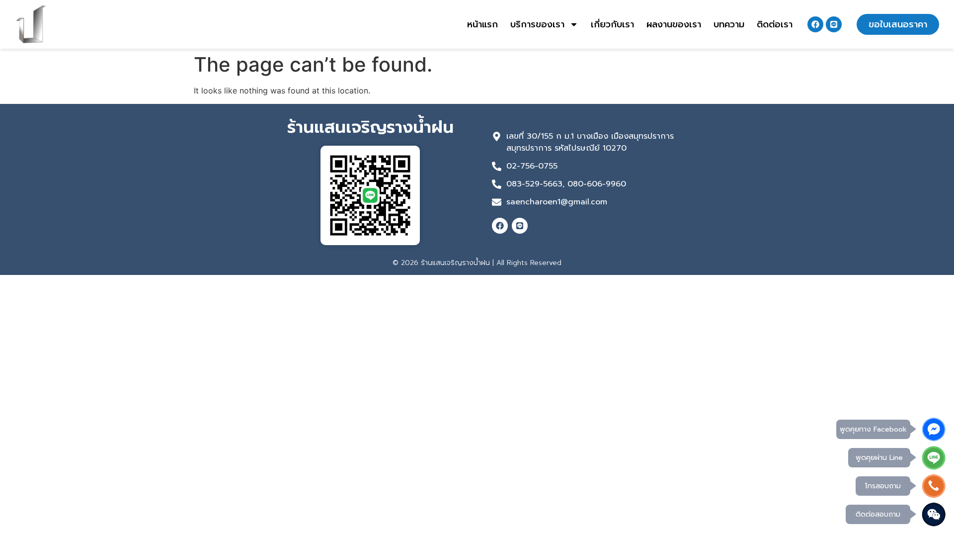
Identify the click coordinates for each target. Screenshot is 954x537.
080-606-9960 (596, 184)
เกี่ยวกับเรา (612, 24)
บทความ (729, 24)
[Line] (834, 24)
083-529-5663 (534, 184)
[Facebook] (815, 24)
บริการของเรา (537, 24)
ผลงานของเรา (673, 24)
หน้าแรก (482, 24)
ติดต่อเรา (775, 24)
